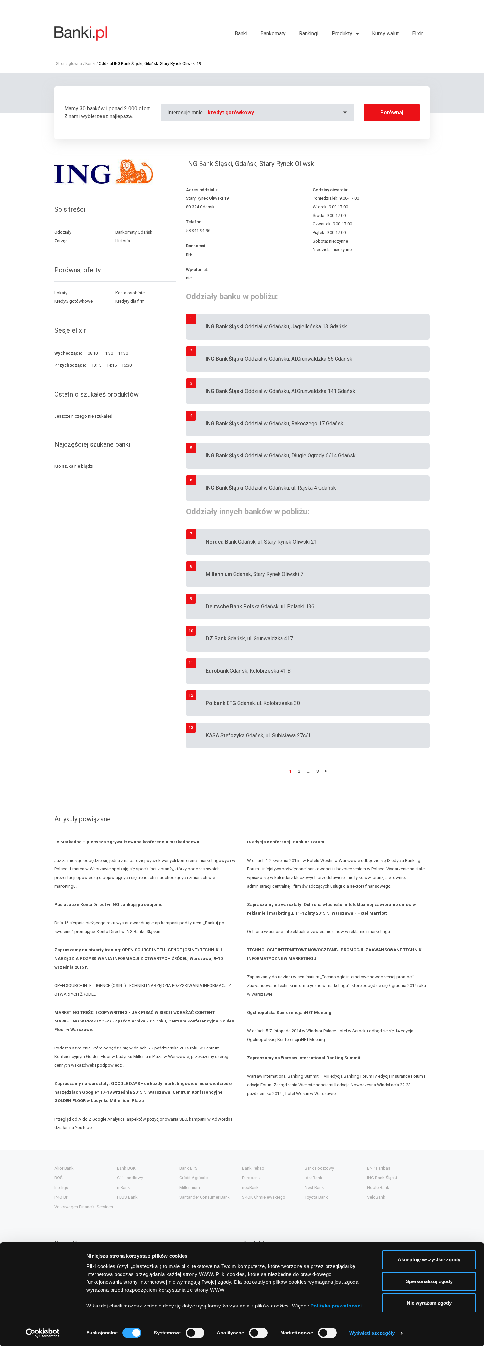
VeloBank (376, 1197)
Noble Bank (378, 1187)
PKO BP (61, 1197)
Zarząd (61, 240)
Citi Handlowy (130, 1177)
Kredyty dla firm (130, 301)
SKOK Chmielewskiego (263, 1197)
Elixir (417, 33)
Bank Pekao (253, 1168)
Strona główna (69, 63)
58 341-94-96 (198, 230)
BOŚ (58, 1177)
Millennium (189, 1187)
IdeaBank (313, 1177)
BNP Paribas (378, 1168)
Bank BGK (126, 1168)
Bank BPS (188, 1168)
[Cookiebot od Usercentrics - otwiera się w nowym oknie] (42, 1333)
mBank (123, 1187)
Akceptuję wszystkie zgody (429, 1259)
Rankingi (308, 33)
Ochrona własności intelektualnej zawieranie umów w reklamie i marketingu (319, 931)
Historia (122, 240)
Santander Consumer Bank (204, 1197)
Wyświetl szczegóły (372, 1333)
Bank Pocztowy (319, 1168)
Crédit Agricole (193, 1177)
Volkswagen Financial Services (83, 1206)
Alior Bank (64, 1168)
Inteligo (61, 1187)
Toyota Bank (316, 1197)
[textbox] (278, 112)
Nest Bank (314, 1187)
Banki (241, 33)
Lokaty (60, 292)
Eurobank (251, 1177)
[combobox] (278, 112)
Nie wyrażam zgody (429, 1303)
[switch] (195, 1333)
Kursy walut (385, 33)
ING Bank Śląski (382, 1177)
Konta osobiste (130, 292)
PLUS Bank (127, 1197)
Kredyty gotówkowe (73, 301)
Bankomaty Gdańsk (133, 232)
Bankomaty (273, 33)
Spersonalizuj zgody (429, 1281)
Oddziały (62, 232)
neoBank (250, 1187)
